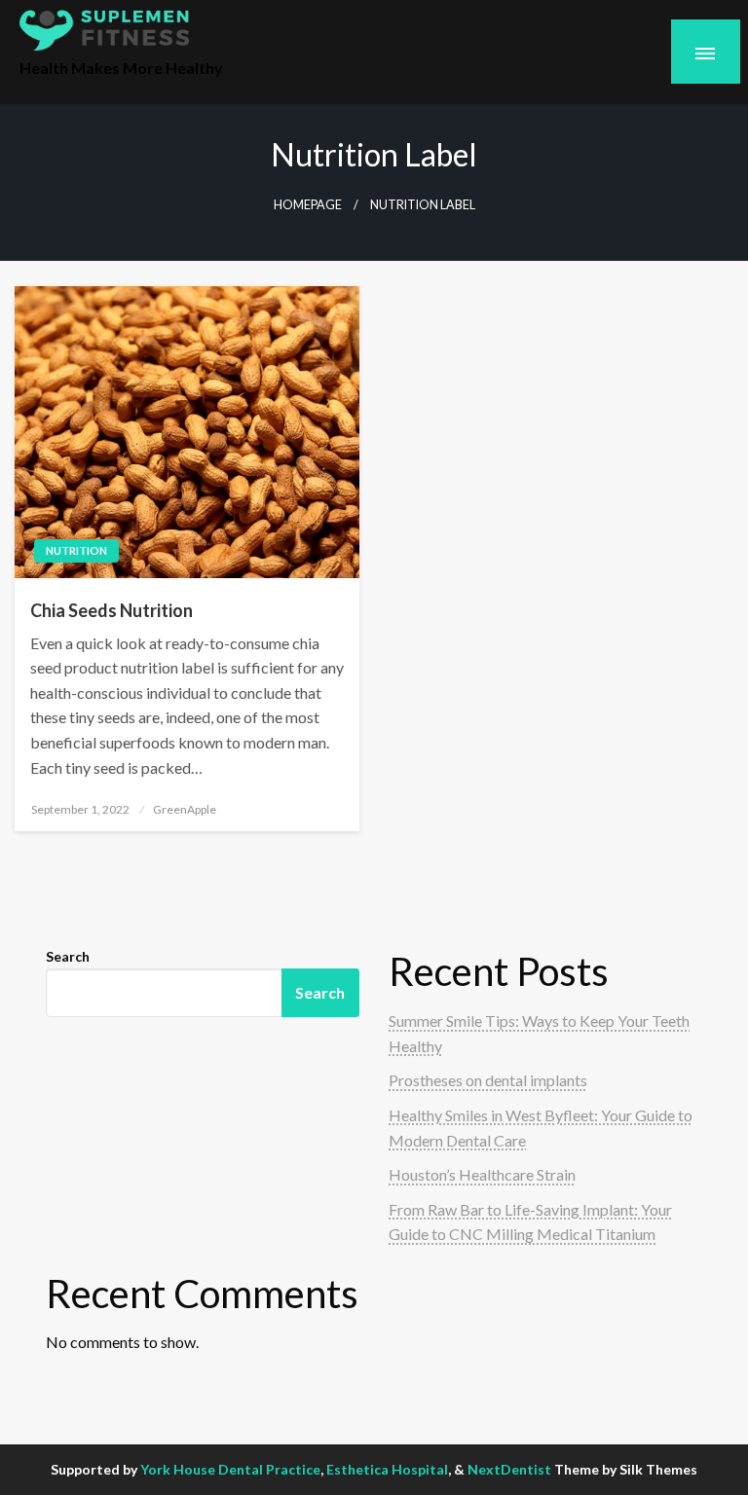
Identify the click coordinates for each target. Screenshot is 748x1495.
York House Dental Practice (230, 1469)
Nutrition (76, 550)
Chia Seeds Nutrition (111, 610)
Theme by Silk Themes (625, 1469)
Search (68, 956)
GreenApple (184, 809)
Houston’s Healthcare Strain (482, 1174)
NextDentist (509, 1469)
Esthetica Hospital (387, 1469)
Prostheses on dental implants (488, 1080)
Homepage (308, 205)
